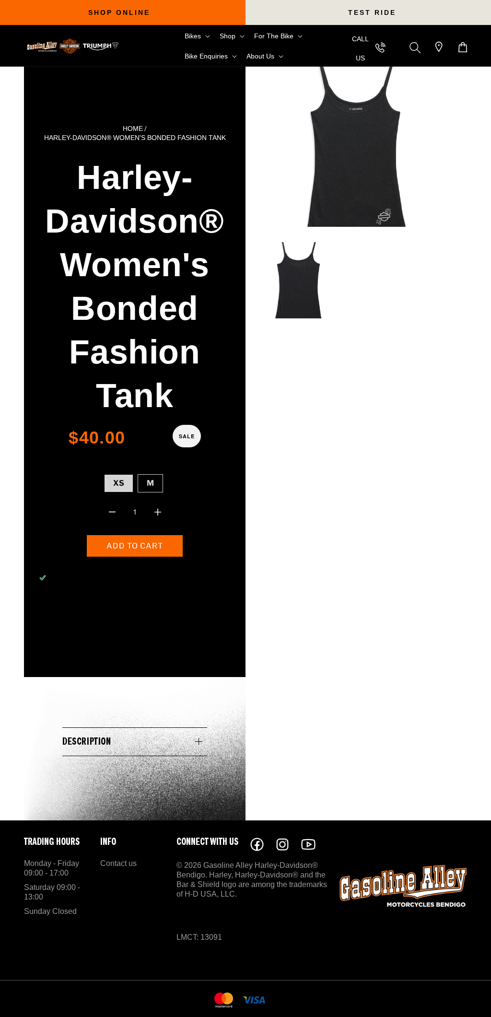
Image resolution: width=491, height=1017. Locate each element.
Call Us (360, 48)
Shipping (120, 459)
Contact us (118, 863)
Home (133, 128)
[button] (196, 36)
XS (119, 483)
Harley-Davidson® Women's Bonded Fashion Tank (135, 137)
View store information (100, 603)
